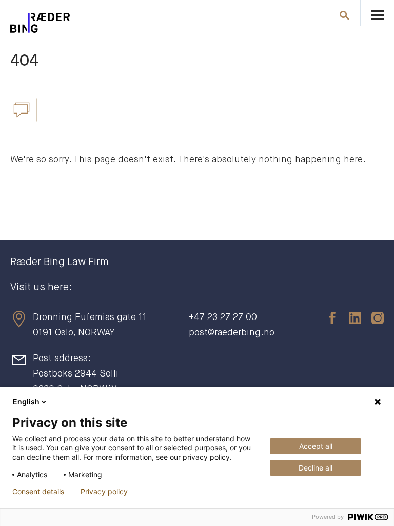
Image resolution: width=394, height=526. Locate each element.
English (26, 401)
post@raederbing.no (231, 332)
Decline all (315, 467)
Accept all (315, 446)
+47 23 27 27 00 (223, 317)
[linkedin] (350, 317)
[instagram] (372, 317)
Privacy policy (104, 491)
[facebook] (327, 317)
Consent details (38, 491)
